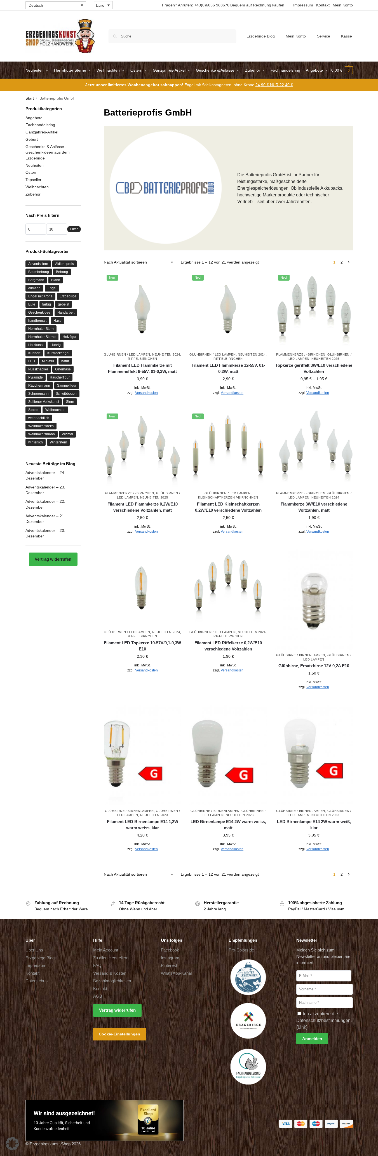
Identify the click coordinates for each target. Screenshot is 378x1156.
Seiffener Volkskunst (43, 402)
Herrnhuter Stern (41, 329)
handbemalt (37, 321)
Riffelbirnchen (142, 358)
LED (31, 361)
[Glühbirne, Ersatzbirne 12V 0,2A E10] (314, 599)
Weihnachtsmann (41, 434)
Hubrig (55, 345)
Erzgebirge (68, 296)
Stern (70, 402)
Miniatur (48, 361)
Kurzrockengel (58, 353)
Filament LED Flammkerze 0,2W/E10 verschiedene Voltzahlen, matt (142, 507)
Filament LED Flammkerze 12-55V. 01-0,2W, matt (228, 368)
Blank (55, 280)
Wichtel (67, 434)
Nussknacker (38, 369)
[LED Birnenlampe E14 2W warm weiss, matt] (228, 755)
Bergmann (36, 280)
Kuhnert (34, 353)
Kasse (346, 36)
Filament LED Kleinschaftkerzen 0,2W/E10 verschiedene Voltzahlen (228, 507)
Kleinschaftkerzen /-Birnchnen (228, 497)
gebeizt (63, 304)
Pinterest (169, 965)
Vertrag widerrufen (53, 559)
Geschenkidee (39, 312)
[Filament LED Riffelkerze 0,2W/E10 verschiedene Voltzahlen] (228, 588)
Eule (31, 304)
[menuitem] (55, 5)
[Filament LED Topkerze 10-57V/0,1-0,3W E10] (142, 588)
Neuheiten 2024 (166, 354)
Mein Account (105, 950)
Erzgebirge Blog (260, 36)
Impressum (303, 5)
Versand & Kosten (109, 973)
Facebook (170, 950)
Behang (62, 272)
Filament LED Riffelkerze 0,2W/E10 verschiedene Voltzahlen (228, 646)
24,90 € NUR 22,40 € (274, 85)
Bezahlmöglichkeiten (112, 980)
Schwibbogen (66, 394)
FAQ (97, 965)
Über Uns (34, 950)
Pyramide (35, 377)
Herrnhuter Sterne (42, 337)
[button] (342, 70)
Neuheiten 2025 (325, 358)
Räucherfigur (60, 377)
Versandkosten (146, 393)
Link (302, 1027)
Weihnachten (37, 187)
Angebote (34, 118)
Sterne (33, 410)
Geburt (31, 139)
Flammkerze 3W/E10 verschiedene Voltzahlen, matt (314, 507)
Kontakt (323, 5)
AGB (97, 996)
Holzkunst (35, 345)
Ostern (31, 172)
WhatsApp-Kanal (176, 973)
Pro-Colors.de (241, 950)
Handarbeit (65, 312)
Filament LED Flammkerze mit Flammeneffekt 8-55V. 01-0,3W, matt (142, 368)
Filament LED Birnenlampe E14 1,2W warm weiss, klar (142, 824)
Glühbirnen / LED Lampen (127, 354)
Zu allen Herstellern (110, 957)
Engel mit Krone (40, 296)
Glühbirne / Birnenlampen (300, 655)
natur (65, 361)
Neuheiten (34, 165)
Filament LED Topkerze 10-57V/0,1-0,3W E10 (142, 646)
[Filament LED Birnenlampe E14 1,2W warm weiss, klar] (142, 755)
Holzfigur (69, 337)
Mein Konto (343, 5)
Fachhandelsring (40, 125)
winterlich (35, 442)
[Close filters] (82, 109)
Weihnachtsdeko (41, 426)
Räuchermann (39, 385)
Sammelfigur (66, 385)
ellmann (34, 288)
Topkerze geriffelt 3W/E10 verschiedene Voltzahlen (313, 368)
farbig (46, 304)
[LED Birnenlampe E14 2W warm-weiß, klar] (314, 755)
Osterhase (63, 369)
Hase (57, 321)
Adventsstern (38, 264)
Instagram (170, 957)
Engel (52, 288)
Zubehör (33, 194)
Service (323, 36)
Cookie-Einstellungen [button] (119, 1034)
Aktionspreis (64, 264)
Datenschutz (37, 980)
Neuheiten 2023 (154, 815)
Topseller (33, 179)
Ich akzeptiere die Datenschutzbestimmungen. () (324, 1020)
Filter (74, 229)
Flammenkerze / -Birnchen (300, 354)
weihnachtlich (38, 418)
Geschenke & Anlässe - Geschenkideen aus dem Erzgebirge (47, 152)
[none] (55, 5)
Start (29, 98)
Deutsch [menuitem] (36, 5)
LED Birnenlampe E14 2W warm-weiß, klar (314, 824)
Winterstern (58, 442)
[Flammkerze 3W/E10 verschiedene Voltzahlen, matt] (314, 449)
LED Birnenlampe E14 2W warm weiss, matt (228, 824)
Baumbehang (38, 272)
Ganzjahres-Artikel (41, 132)
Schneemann (38, 394)
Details (142, 405)
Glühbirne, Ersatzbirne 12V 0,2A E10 (313, 665)
